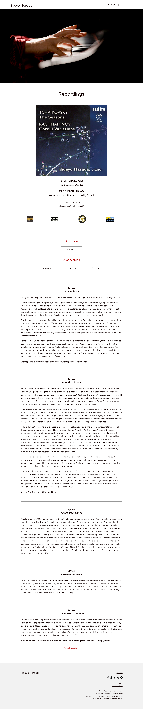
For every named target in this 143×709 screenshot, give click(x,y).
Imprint (120, 683)
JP (118, 5)
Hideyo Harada (21, 5)
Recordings (71, 94)
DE (113, 5)
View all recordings (71, 648)
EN (109, 5)
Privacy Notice (117, 686)
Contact (120, 673)
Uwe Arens (119, 691)
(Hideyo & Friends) (116, 696)
